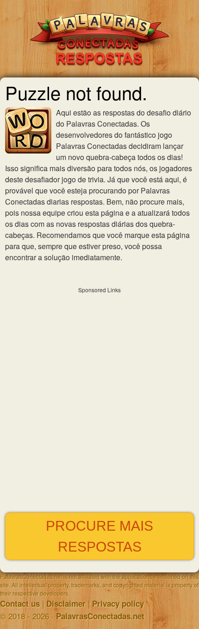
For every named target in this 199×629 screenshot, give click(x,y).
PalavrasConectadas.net (100, 616)
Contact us (20, 603)
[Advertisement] (99, 397)
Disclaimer (66, 603)
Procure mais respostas (99, 536)
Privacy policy (118, 603)
